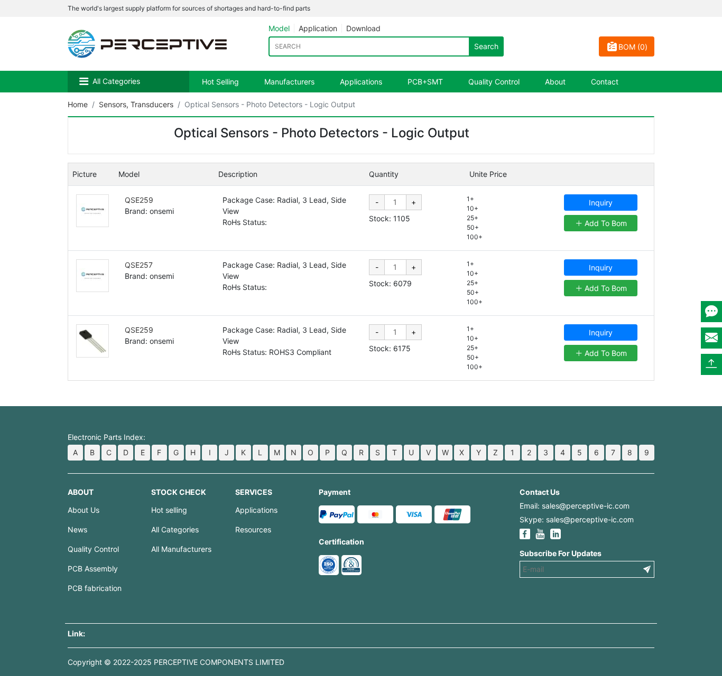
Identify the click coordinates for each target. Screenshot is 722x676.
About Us (83, 509)
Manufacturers (289, 81)
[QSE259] (92, 210)
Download (363, 28)
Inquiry (601, 202)
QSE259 (139, 199)
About (555, 81)
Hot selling (169, 509)
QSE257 (139, 264)
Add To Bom (604, 223)
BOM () (632, 46)
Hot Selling (220, 81)
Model (279, 28)
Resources (253, 529)
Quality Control (494, 81)
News (77, 529)
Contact (604, 81)
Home (78, 104)
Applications (361, 81)
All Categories (116, 81)
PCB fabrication (95, 588)
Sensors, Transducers (136, 104)
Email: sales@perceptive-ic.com (575, 505)
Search (486, 46)
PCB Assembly (93, 568)
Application (318, 28)
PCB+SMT (425, 81)
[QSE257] (92, 275)
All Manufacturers (181, 548)
